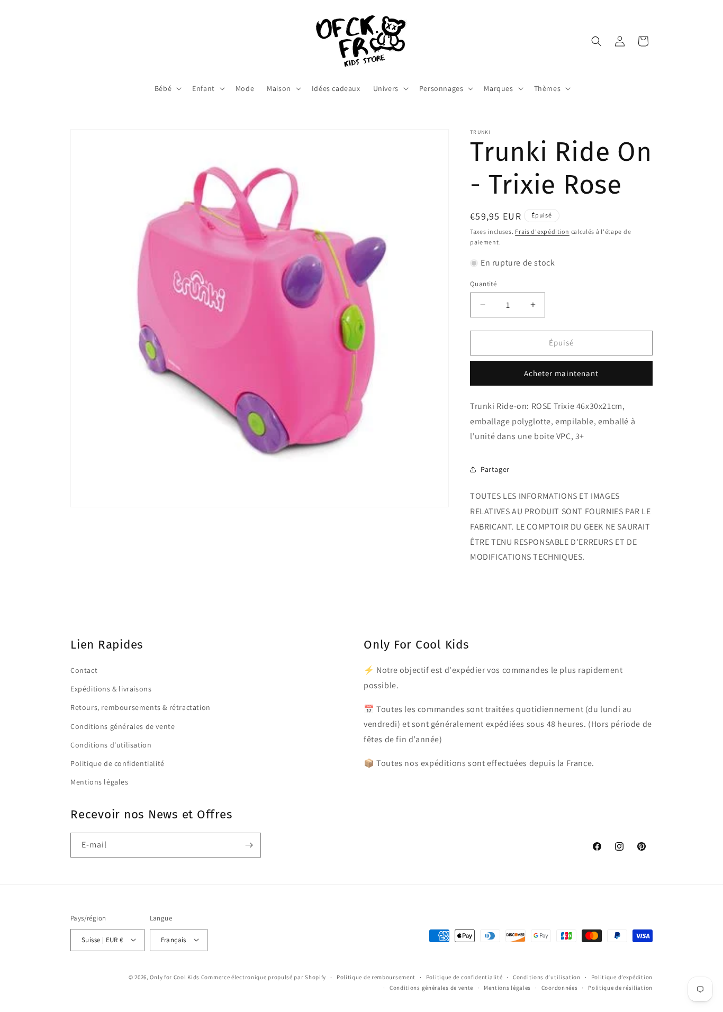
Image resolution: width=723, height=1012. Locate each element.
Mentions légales (99, 782)
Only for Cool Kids (175, 976)
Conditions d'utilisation (110, 744)
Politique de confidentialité (117, 763)
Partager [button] (495, 469)
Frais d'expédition (542, 231)
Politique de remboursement (376, 976)
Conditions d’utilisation (547, 976)
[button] (167, 88)
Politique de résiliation (620, 987)
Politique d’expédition (622, 976)
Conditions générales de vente (122, 726)
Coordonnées (559, 987)
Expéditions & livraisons (110, 689)
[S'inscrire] (248, 845)
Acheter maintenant (561, 373)
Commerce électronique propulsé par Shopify (263, 976)
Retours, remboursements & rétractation (140, 707)
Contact (83, 670)
